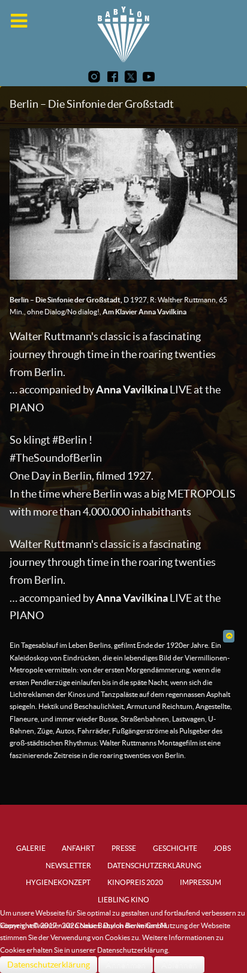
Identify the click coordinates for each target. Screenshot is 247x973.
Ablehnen (179, 964)
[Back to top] (228, 635)
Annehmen (126, 964)
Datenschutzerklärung (48, 964)
